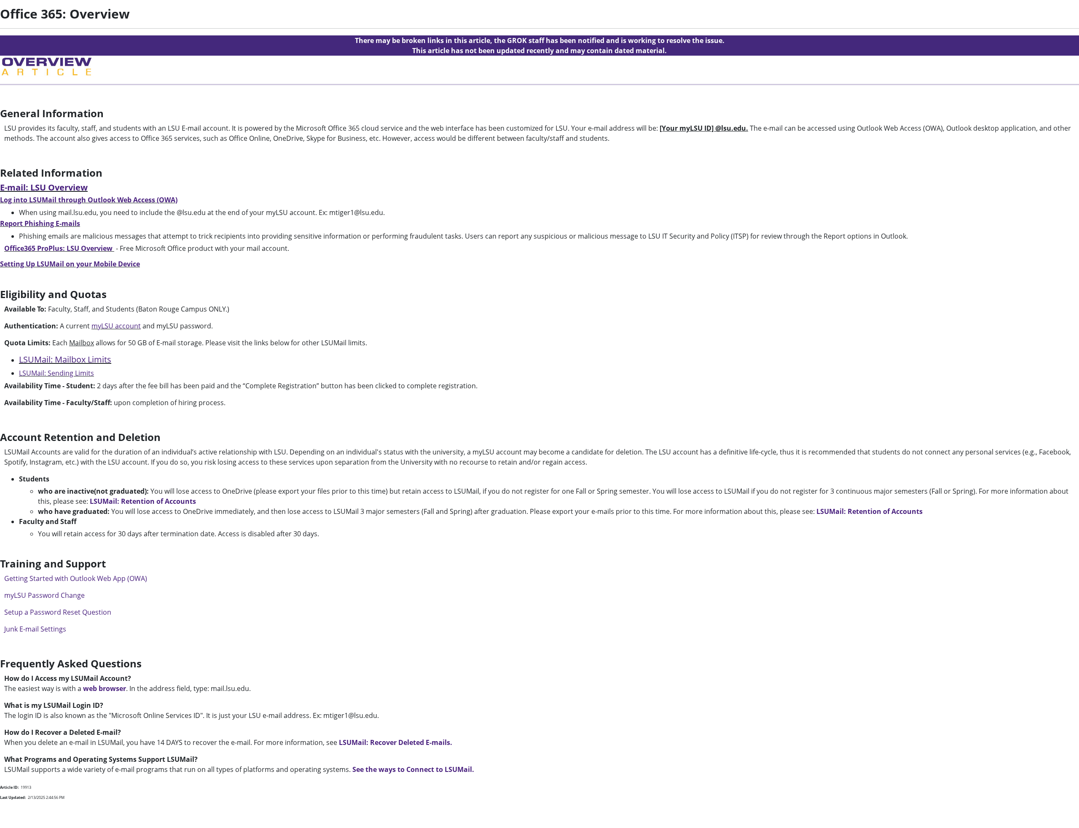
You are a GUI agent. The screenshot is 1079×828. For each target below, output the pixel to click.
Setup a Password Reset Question (57, 612)
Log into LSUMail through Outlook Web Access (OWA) (88, 199)
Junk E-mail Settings (35, 629)
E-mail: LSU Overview (44, 187)
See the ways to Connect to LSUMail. (413, 769)
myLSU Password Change (44, 595)
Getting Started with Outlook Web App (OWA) (75, 578)
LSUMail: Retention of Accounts (143, 501)
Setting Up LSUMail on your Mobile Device (70, 264)
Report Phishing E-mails (40, 223)
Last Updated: (13, 797)
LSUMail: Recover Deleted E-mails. (395, 742)
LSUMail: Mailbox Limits (65, 359)
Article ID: (9, 787)
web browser (104, 688)
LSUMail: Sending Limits (56, 373)
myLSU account (116, 326)
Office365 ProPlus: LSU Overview (58, 248)
